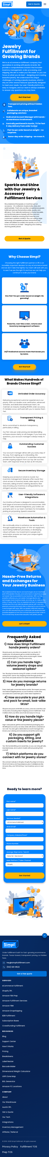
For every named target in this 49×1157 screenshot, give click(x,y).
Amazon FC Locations (12, 1086)
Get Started (24, 97)
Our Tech (6, 1117)
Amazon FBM (8, 1006)
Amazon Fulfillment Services (14, 1001)
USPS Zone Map (9, 1076)
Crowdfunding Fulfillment (13, 1026)
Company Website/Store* (17, 835)
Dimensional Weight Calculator (16, 1071)
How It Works (8, 1046)
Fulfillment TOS (28, 1146)
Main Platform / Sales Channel (19, 860)
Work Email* (11, 827)
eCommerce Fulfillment (12, 986)
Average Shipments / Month (18, 852)
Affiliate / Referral (10, 1132)
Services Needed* (14, 818)
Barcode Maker (8, 1066)
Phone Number (12, 843)
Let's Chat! (24, 623)
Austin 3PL (6, 1107)
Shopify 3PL (7, 991)
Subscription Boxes (10, 1021)
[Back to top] (44, 935)
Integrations (7, 1122)
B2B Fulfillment (8, 1015)
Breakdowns (7, 1056)
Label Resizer (8, 1061)
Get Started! (24, 367)
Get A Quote (34, 4)
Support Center (9, 1041)
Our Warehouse (9, 1102)
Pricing (5, 1051)
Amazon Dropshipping (12, 1011)
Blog (4, 1036)
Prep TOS (7, 1152)
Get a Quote (7, 1112)
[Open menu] (45, 4)
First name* (11, 801)
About (5, 1097)
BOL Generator (8, 1081)
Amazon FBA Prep (10, 995)
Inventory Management (12, 1127)
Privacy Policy (10, 1146)
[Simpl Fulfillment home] (7, 4)
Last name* (11, 810)
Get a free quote (24, 974)
